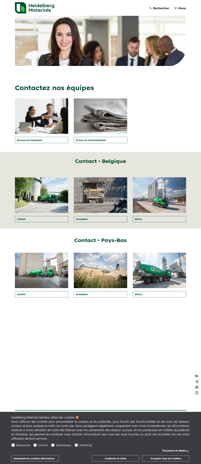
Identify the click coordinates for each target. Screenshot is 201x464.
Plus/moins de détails (174, 450)
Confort (43, 445)
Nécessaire (23, 445)
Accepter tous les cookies (166, 458)
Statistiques (63, 445)
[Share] (196, 381)
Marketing (85, 445)
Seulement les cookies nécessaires (34, 458)
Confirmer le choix (115, 458)
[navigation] (196, 376)
